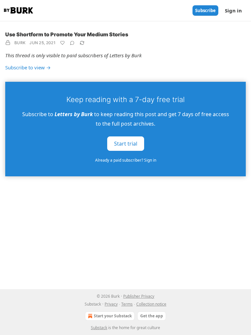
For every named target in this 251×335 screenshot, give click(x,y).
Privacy (111, 304)
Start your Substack (113, 316)
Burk (19, 42)
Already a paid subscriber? (125, 160)
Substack (99, 327)
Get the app (151, 316)
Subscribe (205, 10)
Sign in (233, 10)
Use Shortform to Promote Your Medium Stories (66, 34)
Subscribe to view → (28, 67)
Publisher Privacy (138, 296)
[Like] (62, 43)
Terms (127, 304)
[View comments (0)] (72, 43)
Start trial (125, 143)
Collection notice (151, 304)
